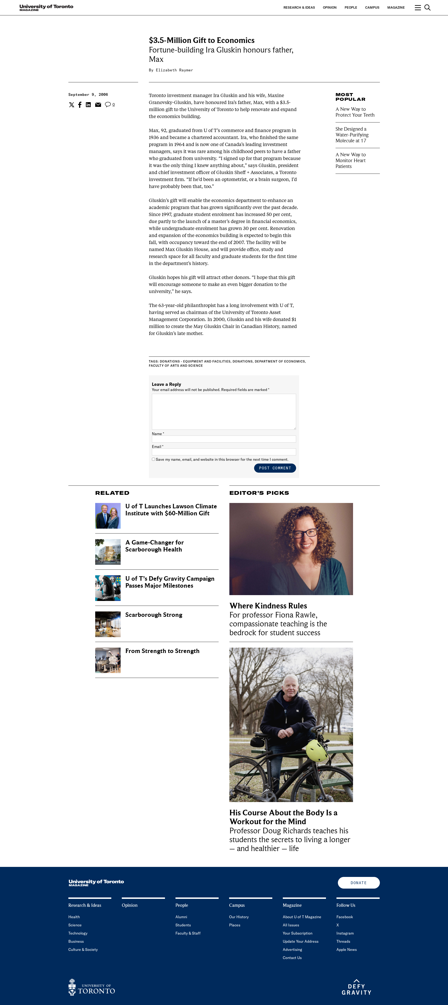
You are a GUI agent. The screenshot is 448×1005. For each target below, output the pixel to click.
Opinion (330, 7)
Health (74, 916)
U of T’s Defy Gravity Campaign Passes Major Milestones (170, 582)
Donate (359, 882)
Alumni (181, 916)
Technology (78, 933)
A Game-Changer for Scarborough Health (154, 546)
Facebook (344, 916)
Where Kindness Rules (268, 606)
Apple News (346, 949)
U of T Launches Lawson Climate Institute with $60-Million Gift (171, 509)
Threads (343, 941)
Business (76, 941)
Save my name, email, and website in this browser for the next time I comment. (222, 459)
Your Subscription (297, 933)
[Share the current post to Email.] (98, 105)
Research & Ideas (299, 7)
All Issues (291, 925)
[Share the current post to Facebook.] (79, 105)
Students (183, 925)
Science (75, 925)
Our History (239, 916)
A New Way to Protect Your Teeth (355, 112)
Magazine (396, 7)
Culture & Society (83, 949)
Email (157, 446)
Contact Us (292, 957)
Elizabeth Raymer (174, 70)
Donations (243, 361)
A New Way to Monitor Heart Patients (351, 160)
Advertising (292, 949)
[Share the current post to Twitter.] (71, 104)
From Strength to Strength (162, 651)
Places (234, 925)
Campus (372, 7)
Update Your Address (300, 941)
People (351, 7)
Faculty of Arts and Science (176, 365)
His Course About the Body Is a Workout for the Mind (283, 817)
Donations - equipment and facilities (195, 361)
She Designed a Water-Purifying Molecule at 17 (352, 135)
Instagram (345, 933)
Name (158, 433)
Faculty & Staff (188, 933)
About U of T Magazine (302, 916)
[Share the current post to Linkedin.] (88, 104)
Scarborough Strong (153, 615)
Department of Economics (280, 361)
